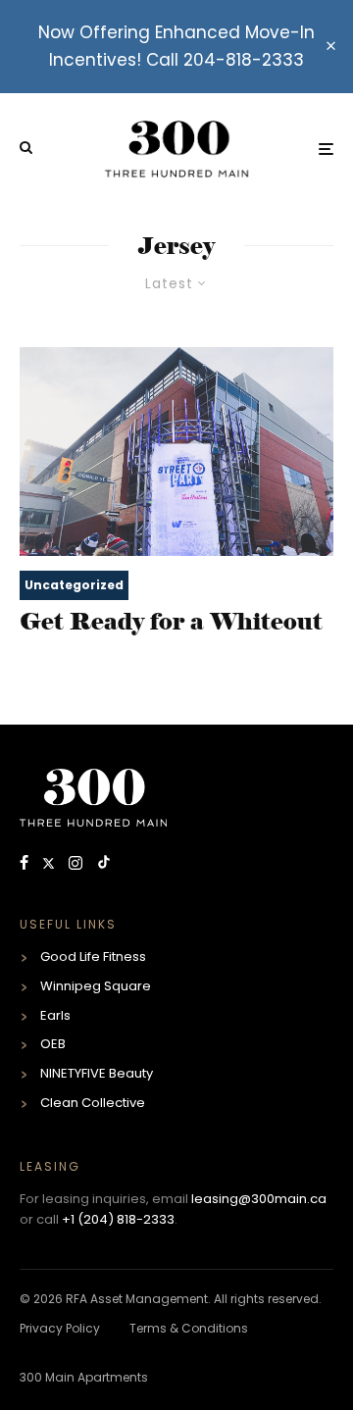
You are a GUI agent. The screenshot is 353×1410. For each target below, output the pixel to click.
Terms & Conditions (188, 1328)
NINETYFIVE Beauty (96, 1073)
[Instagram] (77, 864)
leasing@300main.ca (259, 1198)
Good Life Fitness (93, 956)
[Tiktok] (104, 864)
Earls (55, 1015)
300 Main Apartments (84, 1377)
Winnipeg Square (95, 986)
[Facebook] (26, 864)
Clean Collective (92, 1102)
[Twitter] (50, 864)
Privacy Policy (60, 1328)
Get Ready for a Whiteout (171, 621)
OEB (53, 1043)
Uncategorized (74, 585)
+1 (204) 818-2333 (118, 1219)
